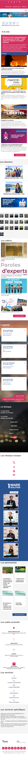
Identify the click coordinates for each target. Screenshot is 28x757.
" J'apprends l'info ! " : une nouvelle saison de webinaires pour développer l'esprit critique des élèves (13, 92)
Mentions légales (16, 752)
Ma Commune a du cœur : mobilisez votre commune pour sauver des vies (7, 606)
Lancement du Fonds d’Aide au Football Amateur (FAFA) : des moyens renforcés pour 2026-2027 (7, 583)
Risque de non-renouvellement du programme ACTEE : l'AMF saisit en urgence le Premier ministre (14, 39)
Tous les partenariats (19, 614)
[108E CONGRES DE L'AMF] (14, 111)
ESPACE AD (8, 6)
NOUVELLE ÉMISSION (21, 131)
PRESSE (24, 6)
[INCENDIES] (14, 59)
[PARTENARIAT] (14, 82)
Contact (22, 752)
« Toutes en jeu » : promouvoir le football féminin (20, 580)
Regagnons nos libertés (7, 120)
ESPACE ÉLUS (17, 6)
